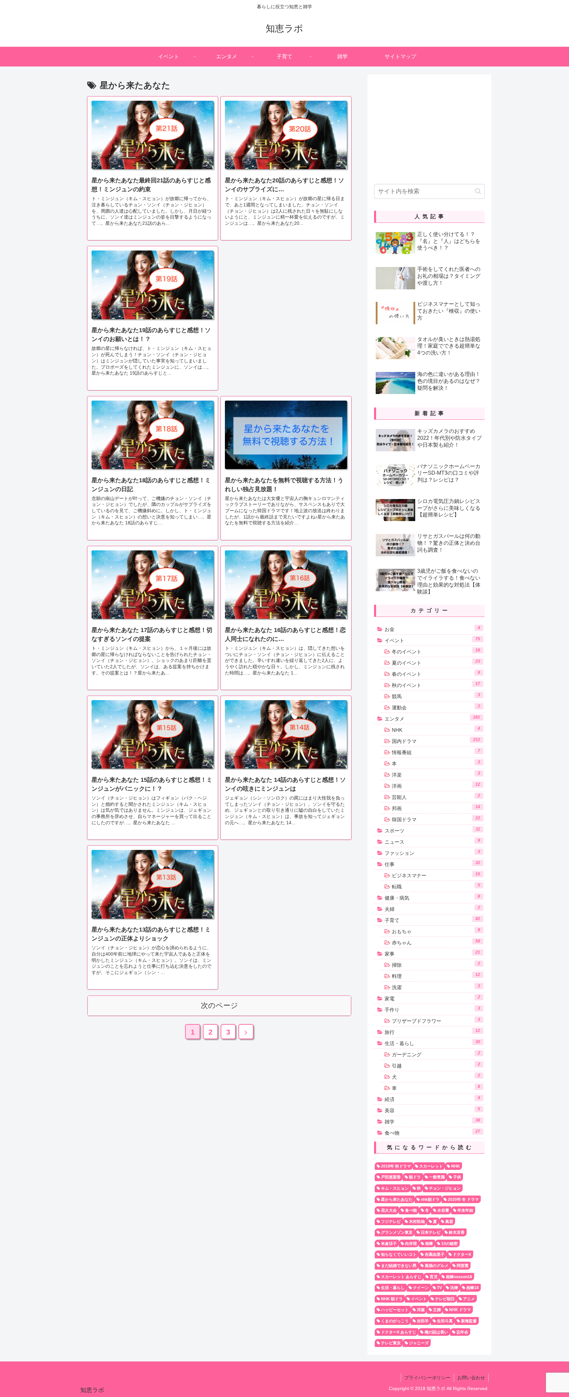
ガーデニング (436, 1054)
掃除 (436, 964)
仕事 (432, 863)
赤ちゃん (436, 942)
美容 (432, 1110)
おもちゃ (436, 931)
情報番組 (436, 752)
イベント (432, 640)
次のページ (219, 1005)
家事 (432, 953)
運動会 (436, 707)
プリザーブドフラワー (436, 1020)
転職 (436, 886)
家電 (432, 998)
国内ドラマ (436, 740)
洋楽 (436, 774)
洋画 (436, 785)
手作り (432, 1009)
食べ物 (432, 1132)
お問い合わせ (471, 1377)
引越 (436, 1065)
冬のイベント (436, 651)
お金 (432, 628)
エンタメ (432, 718)
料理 (436, 975)
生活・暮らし (432, 1043)
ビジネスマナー (436, 875)
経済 (432, 1098)
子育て (432, 919)
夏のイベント (436, 662)
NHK (436, 729)
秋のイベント (436, 684)
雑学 (432, 1121)
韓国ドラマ (436, 819)
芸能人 (436, 796)
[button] (478, 191)
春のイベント (436, 673)
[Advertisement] (286, 292)
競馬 (436, 696)
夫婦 (432, 908)
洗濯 (436, 987)
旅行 (432, 1031)
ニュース (432, 841)
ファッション (432, 852)
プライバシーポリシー (427, 1377)
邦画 (436, 807)
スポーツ (432, 830)
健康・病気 (432, 897)
